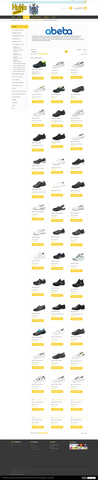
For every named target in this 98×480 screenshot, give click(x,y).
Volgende (42, 53)
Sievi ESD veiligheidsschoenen (19, 67)
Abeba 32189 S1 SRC (36, 287)
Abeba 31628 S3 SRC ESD (56, 118)
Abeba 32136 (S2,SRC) (75, 237)
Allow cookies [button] (91, 477)
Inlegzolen (14, 99)
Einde (46, 53)
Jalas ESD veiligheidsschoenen (19, 65)
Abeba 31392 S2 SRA (36, 118)
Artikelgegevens (44, 67)
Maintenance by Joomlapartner (17, 474)
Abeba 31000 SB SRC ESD (37, 94)
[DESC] (66, 51)
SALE (13, 108)
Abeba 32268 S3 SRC (74, 289)
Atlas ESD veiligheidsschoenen (19, 69)
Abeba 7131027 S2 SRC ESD (76, 336)
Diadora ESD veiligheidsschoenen (17, 54)
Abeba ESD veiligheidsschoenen (17, 60)
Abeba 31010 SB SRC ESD (56, 94)
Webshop (28, 20)
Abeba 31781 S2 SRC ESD (75, 190)
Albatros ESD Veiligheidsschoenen (17, 47)
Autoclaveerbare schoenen (18, 35)
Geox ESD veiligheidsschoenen (19, 63)
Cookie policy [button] (43, 477)
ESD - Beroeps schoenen (17, 76)
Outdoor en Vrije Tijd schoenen (19, 91)
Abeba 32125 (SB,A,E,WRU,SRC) (57, 213)
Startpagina (22, 20)
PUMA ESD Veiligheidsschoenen (17, 57)
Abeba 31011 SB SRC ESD (75, 94)
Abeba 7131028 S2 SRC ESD (37, 360)
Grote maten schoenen (17, 85)
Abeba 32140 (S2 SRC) (36, 260)
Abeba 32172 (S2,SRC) (75, 263)
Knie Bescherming (16, 97)
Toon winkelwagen (85, 8)
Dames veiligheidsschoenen (18, 74)
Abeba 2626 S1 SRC (74, 70)
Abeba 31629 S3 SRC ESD (75, 118)
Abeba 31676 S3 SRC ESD (36, 142)
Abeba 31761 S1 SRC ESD (75, 167)
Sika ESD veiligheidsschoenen (19, 71)
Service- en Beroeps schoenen (18, 94)
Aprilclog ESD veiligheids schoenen (18, 50)
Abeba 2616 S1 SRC (55, 70)
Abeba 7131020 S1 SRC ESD (37, 337)
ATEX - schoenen (16, 79)
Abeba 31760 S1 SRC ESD (56, 167)
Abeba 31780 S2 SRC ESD (56, 190)
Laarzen (14, 88)
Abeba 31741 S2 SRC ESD (36, 165)
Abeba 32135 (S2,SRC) (55, 237)
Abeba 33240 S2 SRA (74, 311)
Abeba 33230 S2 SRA (55, 311)
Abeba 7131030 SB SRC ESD (76, 361)
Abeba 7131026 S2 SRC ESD (56, 337)
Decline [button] (84, 477)
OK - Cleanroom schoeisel (17, 30)
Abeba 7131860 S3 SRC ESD (37, 69)
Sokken (13, 105)
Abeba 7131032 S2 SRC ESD (56, 384)
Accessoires (14, 102)
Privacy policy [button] (50, 477)
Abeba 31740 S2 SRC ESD (75, 141)
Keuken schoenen (16, 38)
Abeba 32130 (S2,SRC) (75, 213)
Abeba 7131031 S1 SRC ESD (37, 384)
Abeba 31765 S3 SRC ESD (36, 189)
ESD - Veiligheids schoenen (36, 20)
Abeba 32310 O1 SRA (36, 313)
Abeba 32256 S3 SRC (55, 288)
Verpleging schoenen (16, 33)
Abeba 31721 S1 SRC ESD (56, 142)
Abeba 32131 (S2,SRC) (36, 237)
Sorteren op (33, 49)
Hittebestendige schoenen (17, 82)
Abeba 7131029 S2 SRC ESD (56, 360)
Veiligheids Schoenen (16, 41)
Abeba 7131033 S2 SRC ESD (76, 384)
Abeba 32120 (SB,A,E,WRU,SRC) (38, 211)
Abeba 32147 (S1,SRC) (55, 261)
